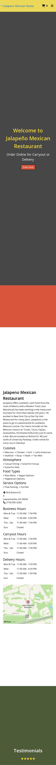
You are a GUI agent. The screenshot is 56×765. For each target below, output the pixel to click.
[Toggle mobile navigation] (52, 6)
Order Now (28, 167)
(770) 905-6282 (14, 502)
